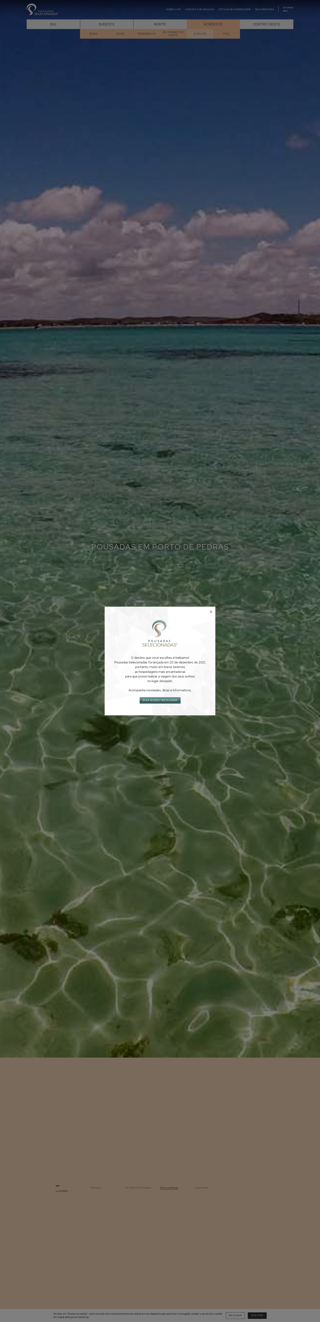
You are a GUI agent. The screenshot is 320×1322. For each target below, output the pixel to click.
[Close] (211, 612)
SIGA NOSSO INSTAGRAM (160, 700)
